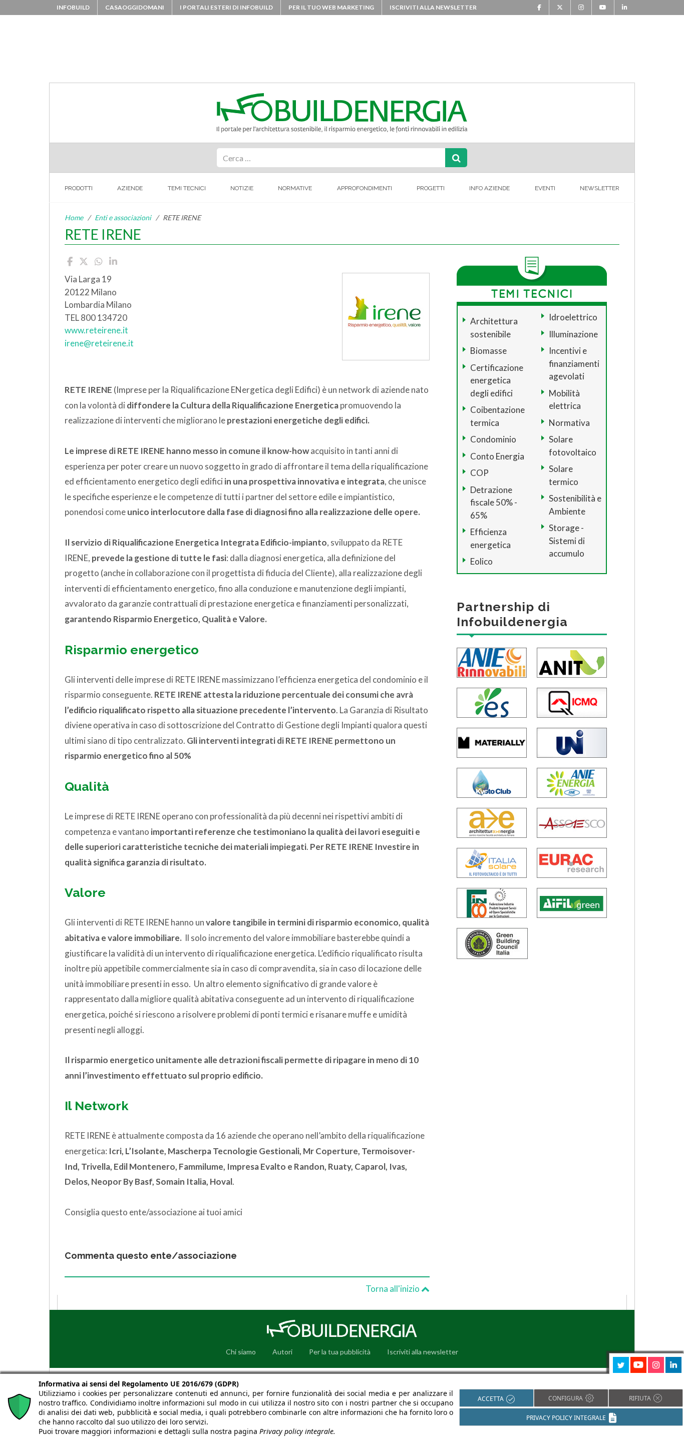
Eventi (545, 188)
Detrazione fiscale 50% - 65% (493, 503)
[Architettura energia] (492, 821)
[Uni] (572, 741)
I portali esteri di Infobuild (226, 7)
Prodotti (79, 188)
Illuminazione (573, 334)
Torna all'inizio (393, 1288)
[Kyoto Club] (492, 781)
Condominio (493, 439)
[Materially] (492, 741)
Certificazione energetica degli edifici (496, 380)
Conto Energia (497, 456)
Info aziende (489, 188)
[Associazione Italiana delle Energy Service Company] (572, 821)
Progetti (431, 188)
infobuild (73, 7)
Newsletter (599, 188)
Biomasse (488, 350)
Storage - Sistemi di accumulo (567, 541)
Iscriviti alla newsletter (433, 7)
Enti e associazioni (123, 217)
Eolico (481, 561)
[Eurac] (572, 861)
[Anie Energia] (572, 781)
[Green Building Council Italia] (492, 942)
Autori (282, 1351)
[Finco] (492, 901)
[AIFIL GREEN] (572, 901)
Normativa (569, 422)
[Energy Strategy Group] (492, 701)
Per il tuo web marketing (331, 7)
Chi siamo (241, 1351)
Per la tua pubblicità (340, 1351)
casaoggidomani (134, 7)
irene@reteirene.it (99, 343)
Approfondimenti (364, 188)
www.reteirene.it (96, 330)
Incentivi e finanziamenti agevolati (574, 363)
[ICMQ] (572, 701)
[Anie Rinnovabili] (492, 661)
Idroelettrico (573, 317)
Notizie (241, 188)
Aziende (130, 188)
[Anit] (572, 661)
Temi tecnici (187, 188)
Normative (295, 188)
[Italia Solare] (492, 861)
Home (74, 217)
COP (479, 472)
